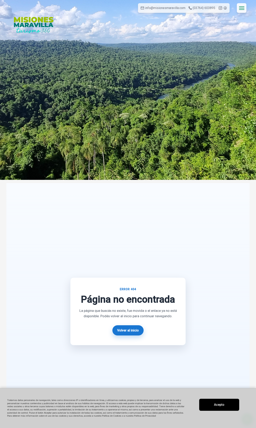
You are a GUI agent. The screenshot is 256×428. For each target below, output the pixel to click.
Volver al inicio (128, 330)
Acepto (219, 405)
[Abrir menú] (241, 8)
